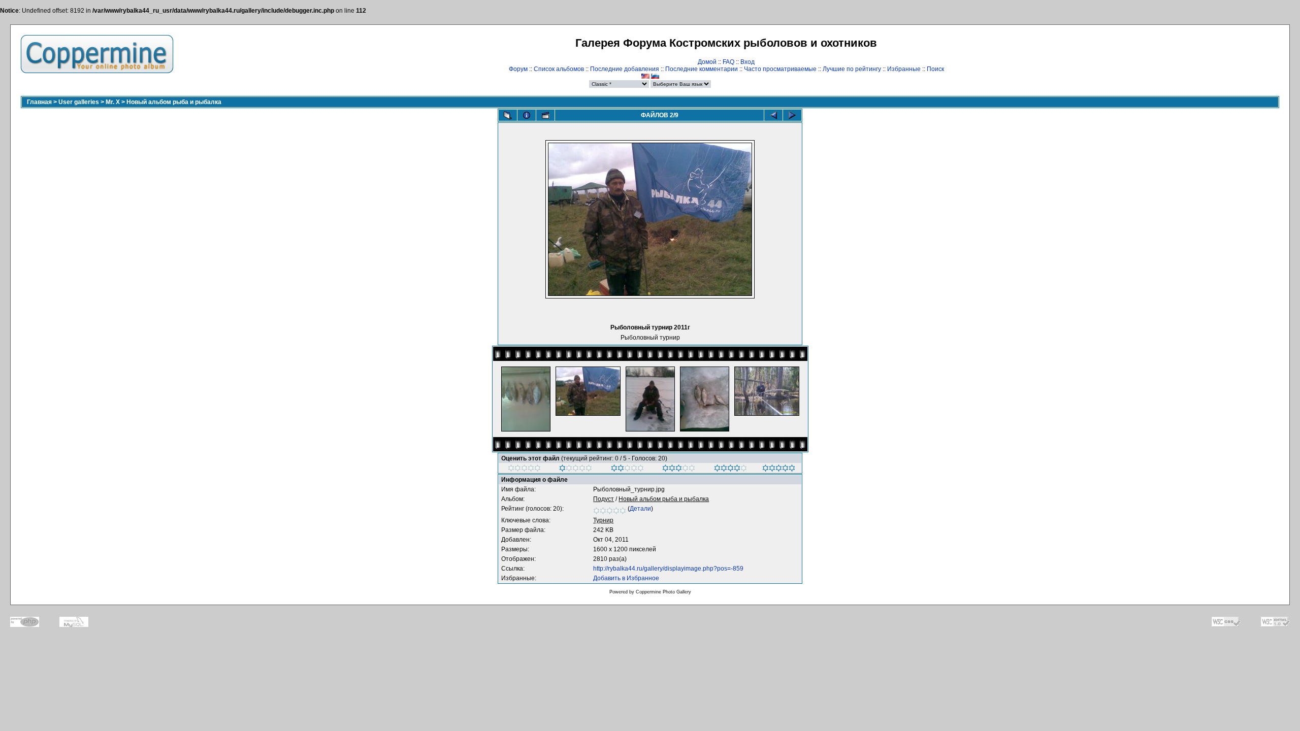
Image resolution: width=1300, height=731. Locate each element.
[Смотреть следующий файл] (792, 115)
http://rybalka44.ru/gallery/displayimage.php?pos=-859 (668, 568)
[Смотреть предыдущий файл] (773, 115)
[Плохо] (575, 469)
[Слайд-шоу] (545, 115)
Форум (518, 69)
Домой (707, 61)
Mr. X (113, 102)
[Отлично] (730, 469)
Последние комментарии (701, 69)
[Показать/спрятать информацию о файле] (526, 115)
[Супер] (778, 469)
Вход (747, 61)
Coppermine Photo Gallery (663, 591)
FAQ (728, 61)
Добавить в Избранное (626, 578)
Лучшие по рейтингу (852, 69)
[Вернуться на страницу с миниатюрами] (508, 115)
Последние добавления (624, 69)
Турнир (603, 520)
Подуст (603, 499)
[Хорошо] (678, 469)
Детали (640, 508)
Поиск (935, 69)
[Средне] (627, 469)
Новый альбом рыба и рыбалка (173, 102)
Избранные (904, 69)
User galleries (78, 102)
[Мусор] (524, 469)
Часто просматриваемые (780, 69)
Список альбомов (559, 69)
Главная (39, 102)
